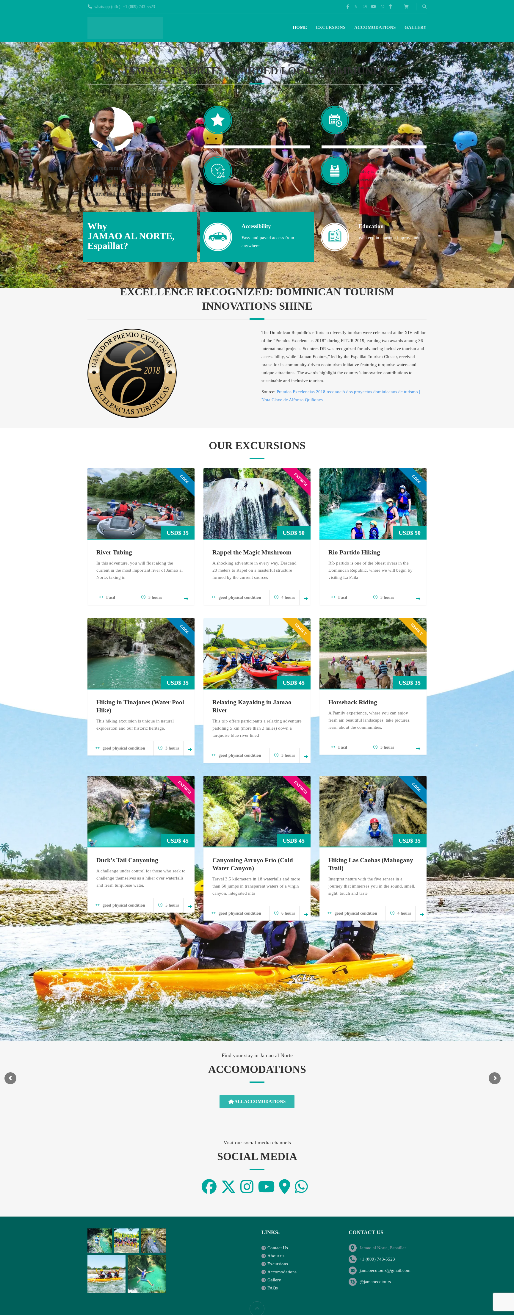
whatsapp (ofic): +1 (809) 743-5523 (124, 6)
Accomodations (375, 27)
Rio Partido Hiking (354, 552)
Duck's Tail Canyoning (127, 860)
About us (275, 1255)
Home (300, 27)
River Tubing (114, 552)
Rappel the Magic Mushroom (252, 552)
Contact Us (277, 1247)
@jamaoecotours (375, 1281)
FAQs (272, 1288)
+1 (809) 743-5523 (377, 1259)
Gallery (416, 27)
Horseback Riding (352, 702)
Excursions (330, 27)
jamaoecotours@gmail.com (385, 1270)
